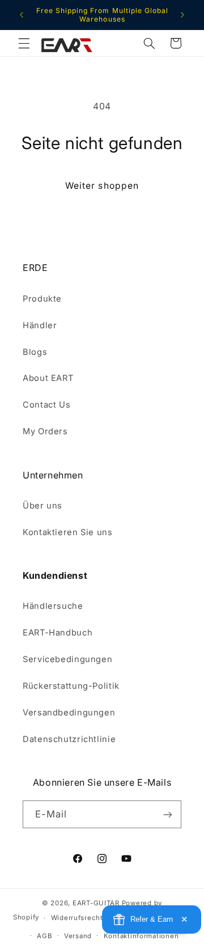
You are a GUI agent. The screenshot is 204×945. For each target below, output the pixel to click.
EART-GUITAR (96, 903)
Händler (40, 325)
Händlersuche (53, 606)
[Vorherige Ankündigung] (21, 14)
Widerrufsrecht (77, 918)
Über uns (42, 506)
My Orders (45, 431)
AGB (44, 936)
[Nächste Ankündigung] (182, 14)
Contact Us (46, 405)
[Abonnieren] (168, 814)
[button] (24, 43)
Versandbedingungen (69, 712)
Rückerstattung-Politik (71, 686)
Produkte (42, 299)
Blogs (35, 352)
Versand (78, 936)
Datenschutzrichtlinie (69, 739)
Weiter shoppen (102, 185)
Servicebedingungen (67, 659)
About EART (48, 378)
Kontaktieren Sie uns (68, 532)
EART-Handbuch (57, 633)
